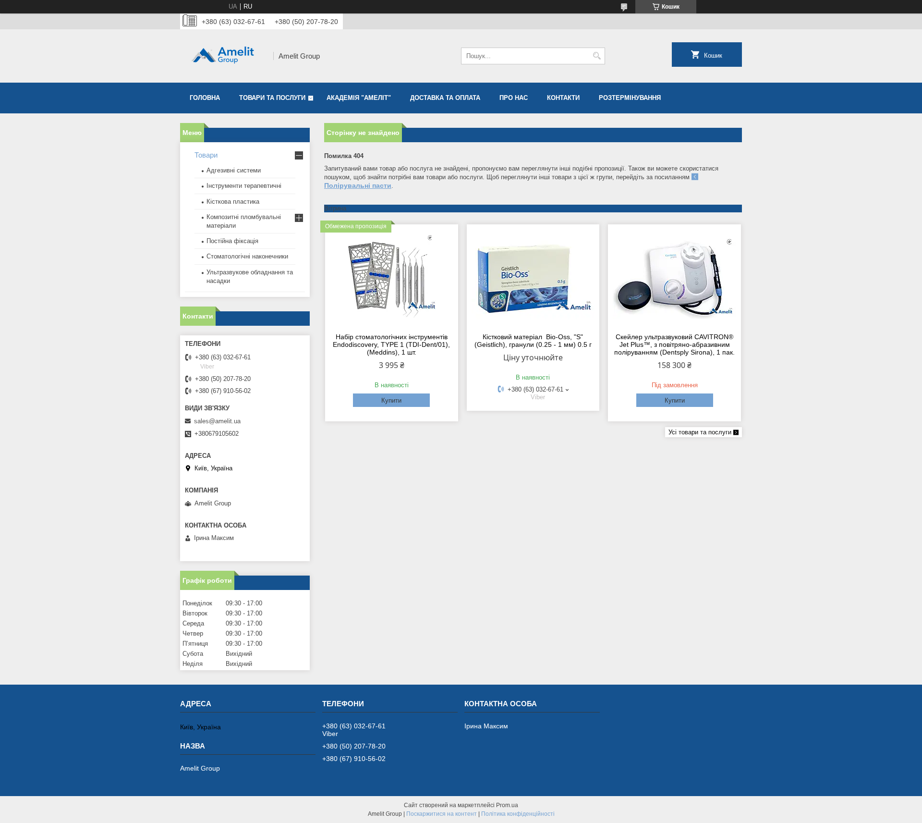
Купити (391, 400)
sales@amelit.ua (217, 421)
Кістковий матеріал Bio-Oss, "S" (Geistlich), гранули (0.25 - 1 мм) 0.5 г (533, 340)
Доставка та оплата (445, 97)
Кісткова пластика (232, 201)
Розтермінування (630, 97)
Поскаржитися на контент (441, 814)
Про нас (513, 97)
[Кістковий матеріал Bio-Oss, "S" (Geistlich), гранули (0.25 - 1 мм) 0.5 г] (533, 277)
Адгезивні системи (233, 170)
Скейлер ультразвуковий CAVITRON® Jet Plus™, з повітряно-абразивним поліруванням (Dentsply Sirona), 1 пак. (674, 344)
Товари (206, 155)
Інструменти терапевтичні (243, 185)
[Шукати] (596, 56)
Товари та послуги (272, 97)
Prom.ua (507, 805)
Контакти (563, 97)
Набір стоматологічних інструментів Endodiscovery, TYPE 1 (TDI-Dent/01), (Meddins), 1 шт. (391, 344)
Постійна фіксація (232, 241)
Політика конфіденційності (518, 814)
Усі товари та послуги (699, 432)
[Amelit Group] (223, 56)
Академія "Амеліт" (359, 97)
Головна (205, 97)
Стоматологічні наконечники (247, 256)
